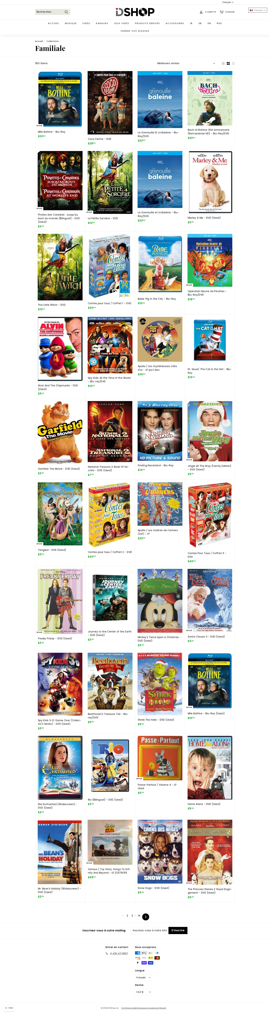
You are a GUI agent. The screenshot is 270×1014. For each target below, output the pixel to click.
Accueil (53, 23)
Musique (71, 23)
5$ (209, 23)
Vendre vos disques (135, 30)
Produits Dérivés (147, 23)
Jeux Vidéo (121, 23)
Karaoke (102, 23)
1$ (191, 23)
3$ (200, 23)
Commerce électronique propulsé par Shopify (143, 1008)
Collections (53, 41)
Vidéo (86, 23)
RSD (219, 23)
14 (139, 915)
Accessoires (175, 23)
